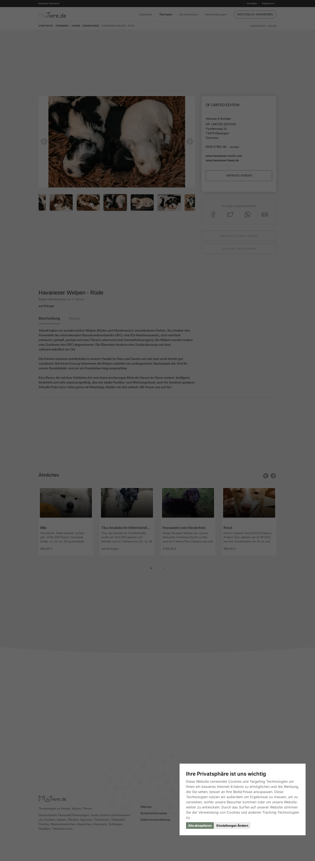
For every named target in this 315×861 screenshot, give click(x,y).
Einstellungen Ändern (232, 825)
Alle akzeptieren (200, 825)
